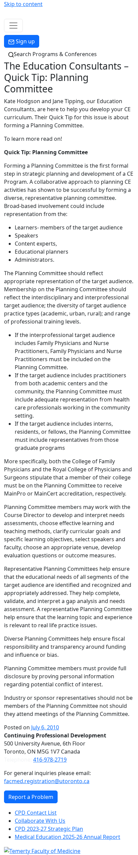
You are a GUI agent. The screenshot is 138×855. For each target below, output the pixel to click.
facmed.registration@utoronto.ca (46, 781)
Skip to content (23, 4)
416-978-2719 (50, 759)
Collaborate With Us (40, 820)
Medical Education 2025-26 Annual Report (67, 837)
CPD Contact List (36, 812)
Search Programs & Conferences (55, 54)
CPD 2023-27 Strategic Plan (49, 828)
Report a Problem (30, 797)
